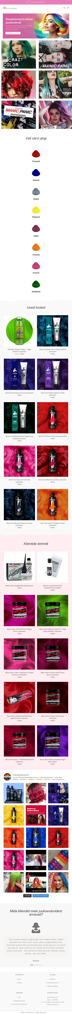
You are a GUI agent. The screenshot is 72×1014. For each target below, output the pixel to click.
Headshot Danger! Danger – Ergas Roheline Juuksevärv (19, 350)
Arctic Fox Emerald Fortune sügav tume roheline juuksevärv (19, 437)
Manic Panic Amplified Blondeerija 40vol (19, 586)
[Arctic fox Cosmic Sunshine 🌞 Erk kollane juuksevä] (14, 815)
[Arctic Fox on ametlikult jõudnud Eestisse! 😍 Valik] (58, 860)
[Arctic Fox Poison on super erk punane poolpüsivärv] (58, 838)
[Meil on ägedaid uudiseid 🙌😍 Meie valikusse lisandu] (58, 882)
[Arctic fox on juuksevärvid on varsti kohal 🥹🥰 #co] (36, 882)
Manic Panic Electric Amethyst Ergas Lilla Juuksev (52, 760)
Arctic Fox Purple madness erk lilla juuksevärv (52, 394)
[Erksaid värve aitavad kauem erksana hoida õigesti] (36, 793)
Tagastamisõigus (52, 986)
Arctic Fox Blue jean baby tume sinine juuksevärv (19, 524)
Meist (19, 979)
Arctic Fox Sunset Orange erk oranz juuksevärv (52, 524)
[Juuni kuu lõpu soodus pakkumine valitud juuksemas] (14, 793)
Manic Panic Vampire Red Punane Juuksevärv (52, 717)
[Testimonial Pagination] (29, 953)
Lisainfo (25, 331)
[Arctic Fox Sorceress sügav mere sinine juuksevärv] (58, 815)
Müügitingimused (19, 1001)
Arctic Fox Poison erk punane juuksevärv (52, 436)
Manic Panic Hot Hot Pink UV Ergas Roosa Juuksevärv (19, 630)
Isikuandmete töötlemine (19, 1004)
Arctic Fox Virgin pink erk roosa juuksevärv (19, 481)
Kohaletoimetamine (52, 983)
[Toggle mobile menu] (68, 8)
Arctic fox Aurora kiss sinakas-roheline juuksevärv (52, 350)
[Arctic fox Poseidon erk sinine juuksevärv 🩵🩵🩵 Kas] (36, 838)
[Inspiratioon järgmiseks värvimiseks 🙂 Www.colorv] (14, 882)
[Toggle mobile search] (64, 8)
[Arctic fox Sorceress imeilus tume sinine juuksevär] (58, 793)
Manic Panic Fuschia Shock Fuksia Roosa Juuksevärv (52, 674)
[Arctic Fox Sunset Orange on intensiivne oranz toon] (14, 838)
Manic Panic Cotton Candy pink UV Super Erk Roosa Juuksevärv (19, 674)
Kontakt (19, 983)
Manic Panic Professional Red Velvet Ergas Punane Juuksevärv (19, 717)
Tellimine (53, 979)
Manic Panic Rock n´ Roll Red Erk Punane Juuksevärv (19, 760)
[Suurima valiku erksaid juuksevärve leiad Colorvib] (36, 860)
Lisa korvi (14, 331)
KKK (19, 997)
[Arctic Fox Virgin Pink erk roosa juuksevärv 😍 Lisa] (14, 860)
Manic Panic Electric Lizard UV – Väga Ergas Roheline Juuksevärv (52, 630)
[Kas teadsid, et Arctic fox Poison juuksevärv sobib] (36, 815)
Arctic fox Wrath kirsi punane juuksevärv (52, 480)
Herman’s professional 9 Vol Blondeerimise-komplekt (52, 587)
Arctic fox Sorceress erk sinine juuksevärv (19, 393)
